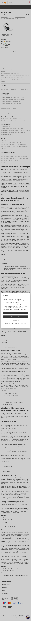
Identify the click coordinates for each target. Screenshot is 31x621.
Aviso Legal (15, 326)
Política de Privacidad (20, 323)
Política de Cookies (9, 323)
